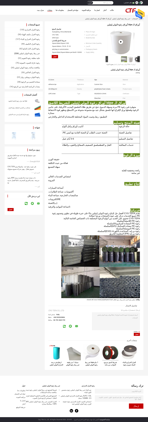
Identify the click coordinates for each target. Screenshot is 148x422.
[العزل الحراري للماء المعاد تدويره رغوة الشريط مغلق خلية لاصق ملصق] (129, 352)
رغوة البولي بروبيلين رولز (30, 77)
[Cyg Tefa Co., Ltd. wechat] (28, 203)
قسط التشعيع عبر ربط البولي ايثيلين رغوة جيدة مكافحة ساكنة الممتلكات (41, 391)
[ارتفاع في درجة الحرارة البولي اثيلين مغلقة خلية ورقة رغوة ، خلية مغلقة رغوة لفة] (56, 352)
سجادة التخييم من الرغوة (30, 82)
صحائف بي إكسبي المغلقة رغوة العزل (19, 108)
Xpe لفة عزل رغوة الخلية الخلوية (17, 101)
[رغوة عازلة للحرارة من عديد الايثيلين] (37, 114)
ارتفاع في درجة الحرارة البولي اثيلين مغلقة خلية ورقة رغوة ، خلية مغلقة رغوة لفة (56, 363)
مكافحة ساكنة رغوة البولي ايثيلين (27, 68)
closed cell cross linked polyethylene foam (100, 300)
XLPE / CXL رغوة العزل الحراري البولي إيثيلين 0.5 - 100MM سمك (76, 397)
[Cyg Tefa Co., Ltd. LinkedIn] (71, 412)
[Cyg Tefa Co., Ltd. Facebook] (76, 412)
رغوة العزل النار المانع (31, 49)
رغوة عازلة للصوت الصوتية (29, 63)
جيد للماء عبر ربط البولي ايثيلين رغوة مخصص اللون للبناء (76, 391)
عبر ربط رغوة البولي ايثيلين (121, 19)
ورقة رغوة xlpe (118, 300)
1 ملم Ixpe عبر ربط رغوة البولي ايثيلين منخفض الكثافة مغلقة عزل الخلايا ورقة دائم (91, 363)
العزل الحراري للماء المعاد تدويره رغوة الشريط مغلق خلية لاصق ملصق (129, 363)
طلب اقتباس (128, 2)
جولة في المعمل (72, 10)
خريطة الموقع (20, 407)
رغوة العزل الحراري (32, 30)
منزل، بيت (40, 10)
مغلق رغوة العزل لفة (129, 300)
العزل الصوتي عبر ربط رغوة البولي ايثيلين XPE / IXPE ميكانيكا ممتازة (41, 403)
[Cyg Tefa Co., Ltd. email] (40, 203)
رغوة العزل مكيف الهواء (31, 34)
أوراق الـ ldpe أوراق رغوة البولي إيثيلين (124, 64)
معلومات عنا (60, 10)
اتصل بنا (97, 10)
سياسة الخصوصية (105, 419)
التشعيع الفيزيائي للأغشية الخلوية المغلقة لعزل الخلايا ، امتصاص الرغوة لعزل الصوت (41, 397)
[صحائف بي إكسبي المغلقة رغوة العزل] (37, 107)
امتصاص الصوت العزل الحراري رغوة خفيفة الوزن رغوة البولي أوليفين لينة (77, 403)
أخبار (104, 10)
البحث (90, 3)
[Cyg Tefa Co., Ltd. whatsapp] (34, 203)
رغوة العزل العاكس (32, 72)
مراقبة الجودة (86, 10)
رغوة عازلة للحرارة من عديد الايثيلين (18, 114)
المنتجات (135, 19)
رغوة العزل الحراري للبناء (30, 39)
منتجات (49, 10)
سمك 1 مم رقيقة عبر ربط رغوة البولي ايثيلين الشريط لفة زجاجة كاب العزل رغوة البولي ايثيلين (72, 363)
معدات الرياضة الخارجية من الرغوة (26, 87)
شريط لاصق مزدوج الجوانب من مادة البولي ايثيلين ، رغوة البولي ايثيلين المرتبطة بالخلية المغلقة (110, 363)
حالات (112, 10)
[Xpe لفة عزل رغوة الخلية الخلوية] (37, 101)
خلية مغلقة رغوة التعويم (31, 58)
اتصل (55, 56)
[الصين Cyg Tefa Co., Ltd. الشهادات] (14, 136)
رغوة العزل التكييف (32, 44)
